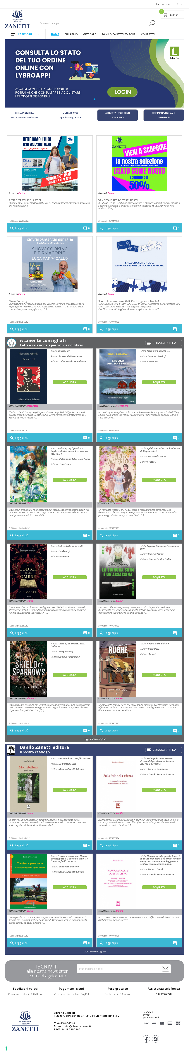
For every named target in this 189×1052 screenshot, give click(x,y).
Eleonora (31, 698)
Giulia (119, 503)
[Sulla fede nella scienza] (117, 783)
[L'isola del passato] (117, 376)
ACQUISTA (69, 382)
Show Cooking (18, 301)
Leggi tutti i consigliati (95, 739)
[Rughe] (117, 668)
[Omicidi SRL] (28, 376)
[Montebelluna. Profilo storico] (28, 783)
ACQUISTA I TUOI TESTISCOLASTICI (117, 115)
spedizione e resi (151, 1017)
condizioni (148, 1012)
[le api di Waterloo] (117, 473)
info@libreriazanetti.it (79, 1026)
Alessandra (32, 405)
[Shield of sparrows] (28, 668)
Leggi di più (19, 228)
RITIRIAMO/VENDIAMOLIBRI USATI (163, 115)
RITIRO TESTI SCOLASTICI (25, 200)
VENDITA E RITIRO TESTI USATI (118, 200)
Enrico (21, 193)
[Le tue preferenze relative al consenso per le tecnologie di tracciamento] (6, 1048)
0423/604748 (164, 994)
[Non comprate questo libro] (117, 881)
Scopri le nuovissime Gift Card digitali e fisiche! (128, 301)
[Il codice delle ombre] (28, 571)
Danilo (30, 813)
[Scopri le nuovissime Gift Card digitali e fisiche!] (139, 264)
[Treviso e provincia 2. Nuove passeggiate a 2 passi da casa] (28, 881)
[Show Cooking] (50, 264)
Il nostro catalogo (35, 752)
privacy (146, 1015)
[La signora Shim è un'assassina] (117, 571)
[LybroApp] (94, 73)
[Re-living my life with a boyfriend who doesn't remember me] (28, 473)
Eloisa (30, 503)
